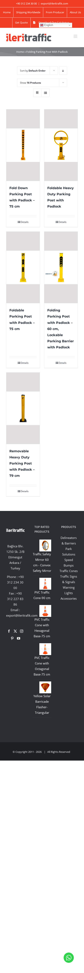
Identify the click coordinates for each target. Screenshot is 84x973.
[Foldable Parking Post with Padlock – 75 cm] (23, 267)
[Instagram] (21, 631)
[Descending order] (63, 70)
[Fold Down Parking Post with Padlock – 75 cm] (23, 145)
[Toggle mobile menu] (76, 36)
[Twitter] (15, 631)
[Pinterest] (12, 638)
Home (20, 52)
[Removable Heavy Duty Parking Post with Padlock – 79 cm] (23, 408)
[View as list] (45, 93)
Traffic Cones (69, 571)
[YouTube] (18, 638)
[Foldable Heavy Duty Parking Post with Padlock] (61, 145)
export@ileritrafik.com (54, 3)
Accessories (69, 598)
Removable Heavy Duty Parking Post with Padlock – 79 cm (22, 463)
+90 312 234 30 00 (15, 582)
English (48, 25)
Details (25, 222)
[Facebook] (9, 631)
